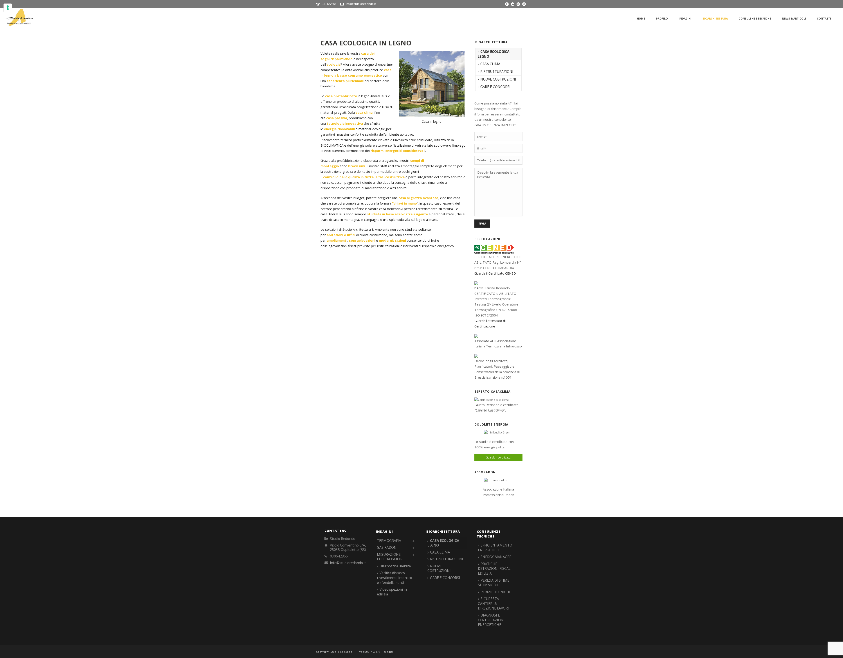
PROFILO (662, 18)
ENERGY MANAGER (496, 556)
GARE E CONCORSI (495, 86)
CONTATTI (824, 18)
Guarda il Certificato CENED (495, 273)
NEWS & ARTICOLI (794, 18)
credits (388, 651)
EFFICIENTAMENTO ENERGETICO (495, 547)
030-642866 (329, 4)
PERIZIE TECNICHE (496, 592)
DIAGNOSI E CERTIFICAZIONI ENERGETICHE (491, 620)
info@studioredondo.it (361, 4)
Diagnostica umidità (395, 566)
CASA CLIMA (490, 63)
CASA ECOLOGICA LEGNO (494, 54)
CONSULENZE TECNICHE (755, 18)
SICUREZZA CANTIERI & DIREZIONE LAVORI (493, 603)
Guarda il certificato (498, 457)
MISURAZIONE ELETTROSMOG (389, 557)
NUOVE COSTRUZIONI (498, 79)
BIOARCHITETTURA (715, 18)
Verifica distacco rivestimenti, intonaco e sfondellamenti (394, 577)
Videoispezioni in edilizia (392, 592)
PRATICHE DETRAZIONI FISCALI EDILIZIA (495, 568)
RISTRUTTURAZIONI (496, 71)
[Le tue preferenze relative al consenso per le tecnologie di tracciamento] (8, 8)
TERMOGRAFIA (389, 540)
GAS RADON (386, 547)
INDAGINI (685, 18)
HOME (641, 18)
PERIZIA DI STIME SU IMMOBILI (493, 583)
